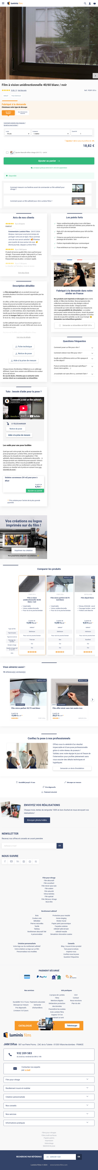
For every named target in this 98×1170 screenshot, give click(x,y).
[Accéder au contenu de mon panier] (94, 3)
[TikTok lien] (36, 861)
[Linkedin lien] (18, 861)
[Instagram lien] (24, 861)
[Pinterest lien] (30, 861)
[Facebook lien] (5, 861)
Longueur (35, 131)
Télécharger (72, 1025)
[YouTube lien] (11, 861)
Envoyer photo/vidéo (37, 820)
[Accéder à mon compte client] (90, 3)
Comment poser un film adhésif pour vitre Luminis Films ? (31, 201)
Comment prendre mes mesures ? (14, 123)
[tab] (4, 1161)
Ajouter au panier (35, 491)
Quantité (74, 131)
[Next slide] (92, 700)
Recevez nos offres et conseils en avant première (22, 838)
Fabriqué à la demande (14, 104)
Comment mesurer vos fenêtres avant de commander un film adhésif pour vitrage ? (37, 188)
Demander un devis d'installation (72, 768)
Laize (7, 131)
